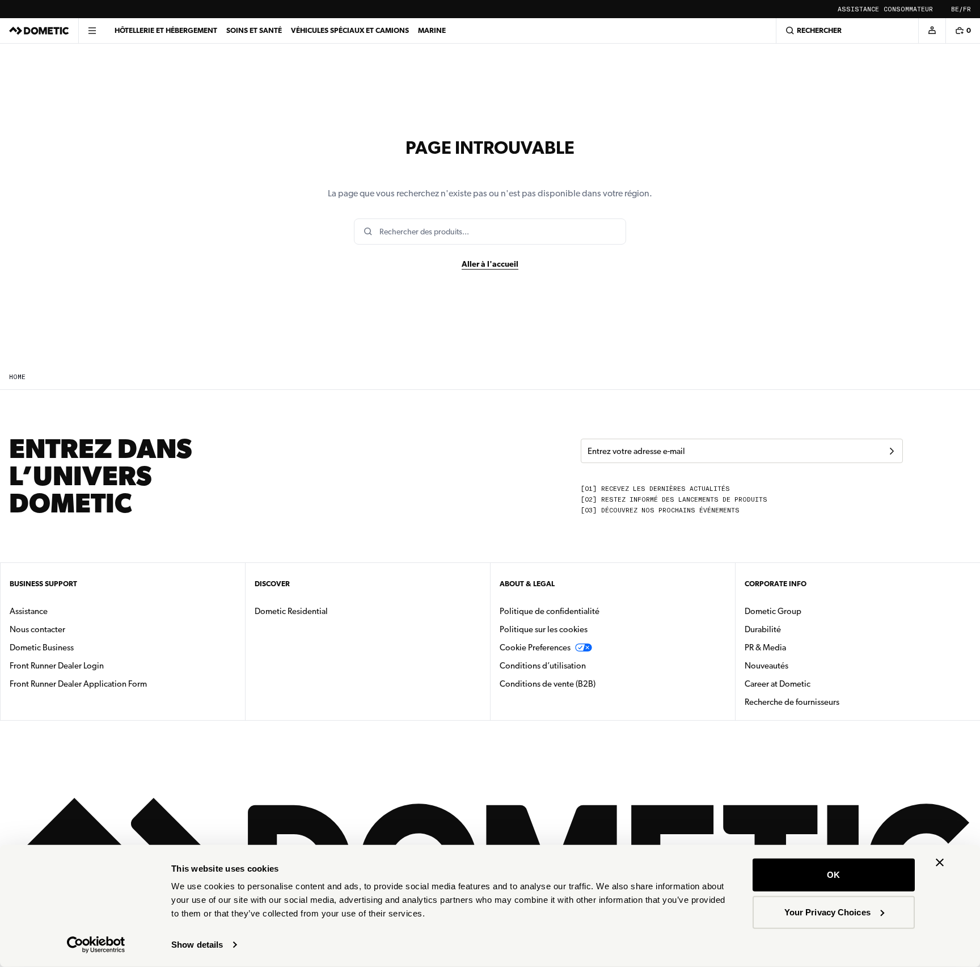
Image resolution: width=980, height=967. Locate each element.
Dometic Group (809, 611)
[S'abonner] (891, 451)
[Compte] (931, 30)
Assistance (858, 9)
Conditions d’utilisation (543, 666)
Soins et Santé (254, 30)
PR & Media (801, 647)
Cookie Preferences (535, 647)
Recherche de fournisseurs (792, 702)
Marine (432, 30)
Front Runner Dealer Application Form (78, 684)
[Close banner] (940, 863)
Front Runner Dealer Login (57, 666)
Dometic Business (77, 647)
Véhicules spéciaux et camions (350, 30)
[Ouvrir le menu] (91, 30)
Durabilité (763, 629)
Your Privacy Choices (827, 911)
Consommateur (908, 9)
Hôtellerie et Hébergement (166, 30)
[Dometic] (39, 31)
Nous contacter (37, 629)
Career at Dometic (813, 683)
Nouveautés (802, 665)
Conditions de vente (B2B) (547, 684)
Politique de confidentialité (549, 611)
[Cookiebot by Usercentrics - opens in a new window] (96, 944)
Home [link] (17, 377)
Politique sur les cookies (544, 629)
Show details (197, 944)
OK (833, 875)
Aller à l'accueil (490, 263)
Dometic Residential (327, 611)
